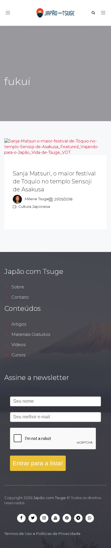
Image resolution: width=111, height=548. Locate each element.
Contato (20, 297)
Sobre (17, 286)
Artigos (18, 324)
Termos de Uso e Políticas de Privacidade (42, 533)
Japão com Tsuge (49, 497)
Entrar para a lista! (38, 463)
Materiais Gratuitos (30, 334)
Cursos (18, 354)
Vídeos (18, 344)
